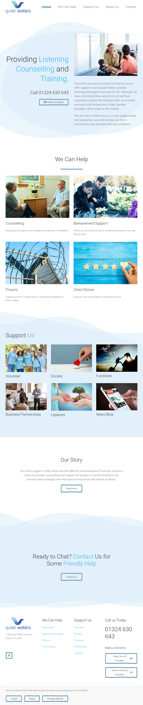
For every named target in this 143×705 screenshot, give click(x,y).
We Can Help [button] (67, 7)
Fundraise (79, 640)
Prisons (46, 640)
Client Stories (48, 646)
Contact (131, 7)
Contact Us (71, 576)
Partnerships (80, 646)
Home (46, 7)
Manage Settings (55, 698)
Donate (77, 633)
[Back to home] (18, 7)
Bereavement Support (52, 633)
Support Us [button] (91, 7)
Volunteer (79, 627)
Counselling (48, 627)
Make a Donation (55, 102)
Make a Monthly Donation (120, 672)
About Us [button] (112, 7)
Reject (32, 698)
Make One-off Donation (120, 658)
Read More (71, 488)
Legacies (78, 653)
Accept (13, 698)
